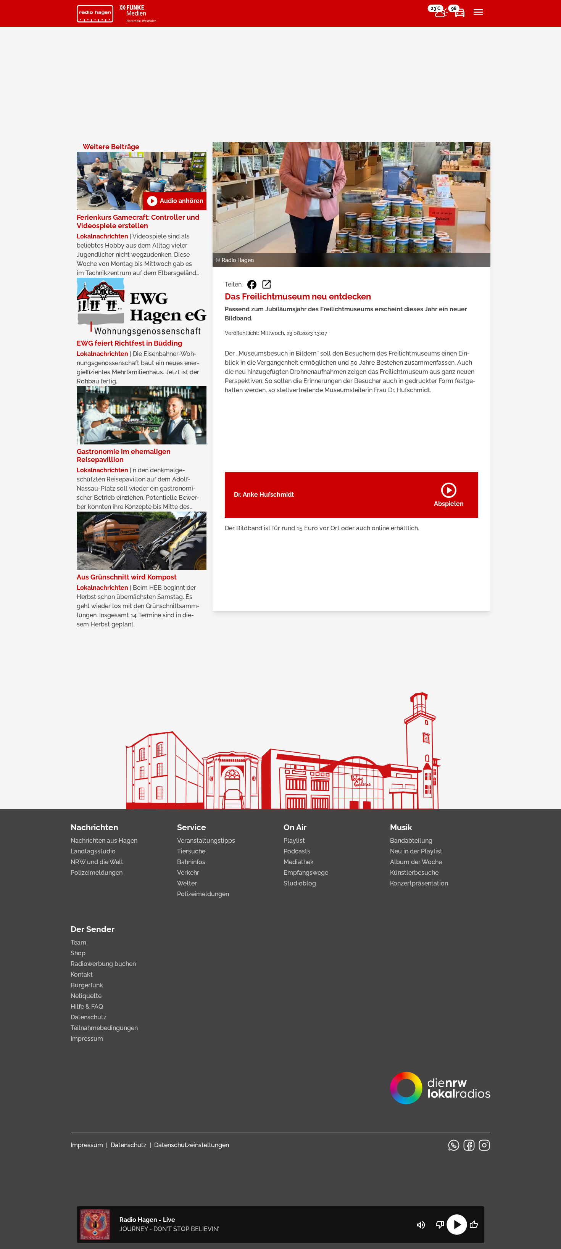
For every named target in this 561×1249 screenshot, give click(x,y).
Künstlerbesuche (414, 872)
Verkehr (188, 872)
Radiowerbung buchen (103, 963)
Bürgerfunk (87, 985)
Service (191, 827)
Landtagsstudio (93, 851)
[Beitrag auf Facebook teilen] (251, 284)
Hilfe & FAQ (87, 1006)
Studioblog (300, 883)
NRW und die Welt (97, 862)
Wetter (187, 883)
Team (78, 942)
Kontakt (82, 974)
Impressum (87, 1038)
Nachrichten (94, 827)
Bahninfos (191, 862)
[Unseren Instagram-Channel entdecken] (484, 1145)
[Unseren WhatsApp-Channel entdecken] (454, 1145)
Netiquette (86, 996)
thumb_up (473, 1224)
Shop (78, 953)
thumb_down (440, 1224)
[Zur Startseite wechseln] (95, 13)
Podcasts (297, 851)
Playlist (294, 840)
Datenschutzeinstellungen (191, 1145)
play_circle (457, 1224)
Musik (401, 827)
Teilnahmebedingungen (104, 1028)
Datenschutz (88, 1017)
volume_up (421, 1225)
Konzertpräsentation (419, 883)
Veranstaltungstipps (206, 840)
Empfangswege (306, 872)
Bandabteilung (411, 840)
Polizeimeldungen (97, 872)
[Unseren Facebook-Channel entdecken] (469, 1145)
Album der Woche (416, 862)
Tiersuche (191, 851)
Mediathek (299, 862)
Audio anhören (174, 201)
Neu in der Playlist (416, 851)
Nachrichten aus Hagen (104, 840)
